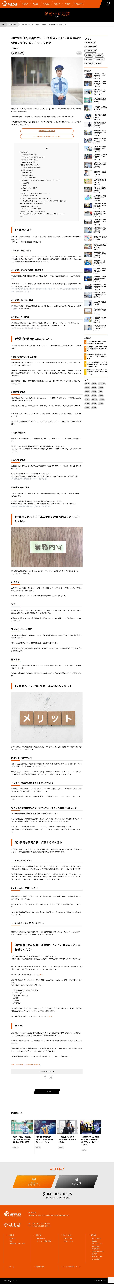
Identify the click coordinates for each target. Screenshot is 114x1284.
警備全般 (87, 383)
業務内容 (87, 395)
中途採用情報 (96, 1249)
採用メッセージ (96, 1238)
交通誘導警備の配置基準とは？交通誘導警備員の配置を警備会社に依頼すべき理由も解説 (97, 364)
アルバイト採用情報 (98, 1251)
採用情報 (93, 1235)
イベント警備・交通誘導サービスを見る (46, 136)
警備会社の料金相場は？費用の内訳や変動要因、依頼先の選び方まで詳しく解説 (97, 372)
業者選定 (101, 387)
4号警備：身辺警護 (28, 162)
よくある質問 (96, 1259)
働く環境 (94, 1254)
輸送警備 (101, 403)
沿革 (11, 1241)
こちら (41, 974)
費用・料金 (94, 399)
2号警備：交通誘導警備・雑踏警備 (33, 157)
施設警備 (99, 55)
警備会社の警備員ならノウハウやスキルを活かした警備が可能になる (44, 201)
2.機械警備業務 (27, 170)
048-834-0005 (59, 1194)
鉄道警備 (87, 399)
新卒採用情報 (96, 1246)
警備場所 (87, 391)
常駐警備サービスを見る (47, 131)
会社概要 (12, 1238)
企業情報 (11, 1235)
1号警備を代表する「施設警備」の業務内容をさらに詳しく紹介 (39, 180)
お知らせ (98, 63)
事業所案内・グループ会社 (17, 1243)
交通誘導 (90, 59)
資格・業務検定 (19, 53)
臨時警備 (94, 403)
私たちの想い (67, 1235)
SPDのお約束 (68, 1238)
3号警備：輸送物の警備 (29, 160)
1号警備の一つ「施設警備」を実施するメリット (34, 193)
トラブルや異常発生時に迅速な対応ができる (36, 198)
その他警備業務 (92, 46)
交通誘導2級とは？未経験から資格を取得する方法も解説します (97, 342)
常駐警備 (94, 395)
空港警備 (102, 399)
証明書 (100, 391)
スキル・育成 (102, 383)
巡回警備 (94, 407)
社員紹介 (94, 1241)
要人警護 (87, 403)
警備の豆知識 (12, 24)
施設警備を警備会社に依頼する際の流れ (32, 203)
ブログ (89, 63)
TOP (3, 24)
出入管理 (25, 183)
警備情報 (79, 53)
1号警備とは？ (24, 152)
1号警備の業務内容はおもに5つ (29, 165)
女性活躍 (87, 407)
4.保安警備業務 (27, 175)
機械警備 (101, 395)
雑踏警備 (94, 391)
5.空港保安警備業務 (28, 178)
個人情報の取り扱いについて (103, 1281)
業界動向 (90, 55)
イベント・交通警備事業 (44, 1241)
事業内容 (39, 1235)
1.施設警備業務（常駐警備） (31, 167)
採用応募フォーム (97, 1256)
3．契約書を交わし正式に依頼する (33, 211)
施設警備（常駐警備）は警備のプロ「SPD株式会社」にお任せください (42, 214)
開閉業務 (25, 190)
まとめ (21, 216)
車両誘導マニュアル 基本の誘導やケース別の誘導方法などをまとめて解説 (97, 349)
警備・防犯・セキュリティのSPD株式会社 (25, 1064)
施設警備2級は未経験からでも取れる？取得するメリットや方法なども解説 (97, 356)
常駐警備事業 (41, 1238)
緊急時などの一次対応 (29, 188)
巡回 (23, 185)
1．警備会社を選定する (29, 206)
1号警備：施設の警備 (28, 154)
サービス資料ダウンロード (71, 1267)
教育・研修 (100, 59)
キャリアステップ (97, 1243)
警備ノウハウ (91, 42)
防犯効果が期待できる (29, 196)
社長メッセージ (69, 1241)
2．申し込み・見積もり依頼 (31, 208)
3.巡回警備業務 (27, 172)
